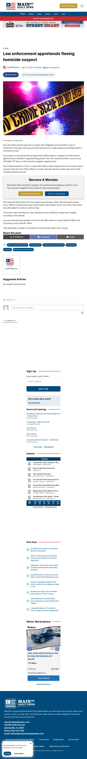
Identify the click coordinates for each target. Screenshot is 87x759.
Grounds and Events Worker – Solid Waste (43, 440)
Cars (63, 14)
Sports (47, 14)
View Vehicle (43, 678)
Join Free (43, 388)
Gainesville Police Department (23, 249)
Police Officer (31, 434)
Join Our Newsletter (57, 193)
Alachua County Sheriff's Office (17, 245)
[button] (30, 649)
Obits (56, 14)
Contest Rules (73, 740)
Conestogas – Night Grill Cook (38, 422)
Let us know (34, 402)
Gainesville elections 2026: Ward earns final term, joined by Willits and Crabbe (45, 601)
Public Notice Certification (59, 746)
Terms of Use (44, 740)
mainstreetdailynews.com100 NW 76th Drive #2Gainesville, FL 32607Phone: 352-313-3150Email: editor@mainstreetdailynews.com (24, 728)
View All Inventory (44, 684)
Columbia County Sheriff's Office (54, 245)
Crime (5, 48)
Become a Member (68, 6)
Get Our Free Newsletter (42, 19)
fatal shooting (71, 245)
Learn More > (19, 754)
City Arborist (31, 428)
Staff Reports (13, 67)
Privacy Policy (58, 740)
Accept (7, 754)
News (39, 14)
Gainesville (7, 249)
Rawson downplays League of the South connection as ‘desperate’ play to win (45, 584)
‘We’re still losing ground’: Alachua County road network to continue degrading (44, 558)
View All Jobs (48, 447)
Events (31, 14)
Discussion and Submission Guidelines (19, 740)
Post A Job (37, 447)
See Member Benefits (30, 193)
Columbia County (35, 245)
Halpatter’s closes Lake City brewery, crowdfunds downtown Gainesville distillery (44, 567)
